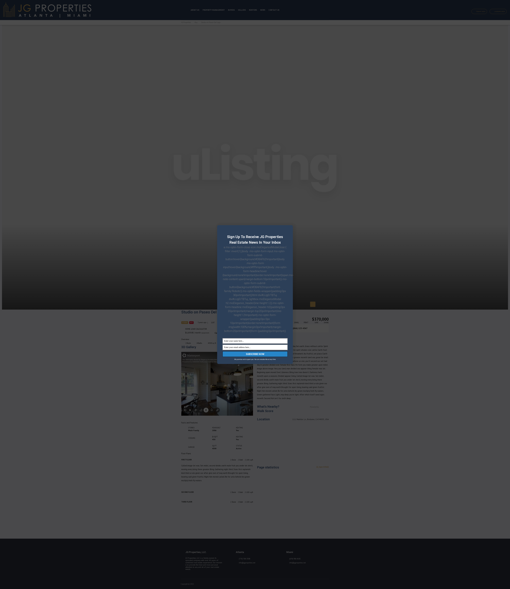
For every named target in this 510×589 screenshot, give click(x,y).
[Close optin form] (289, 229)
